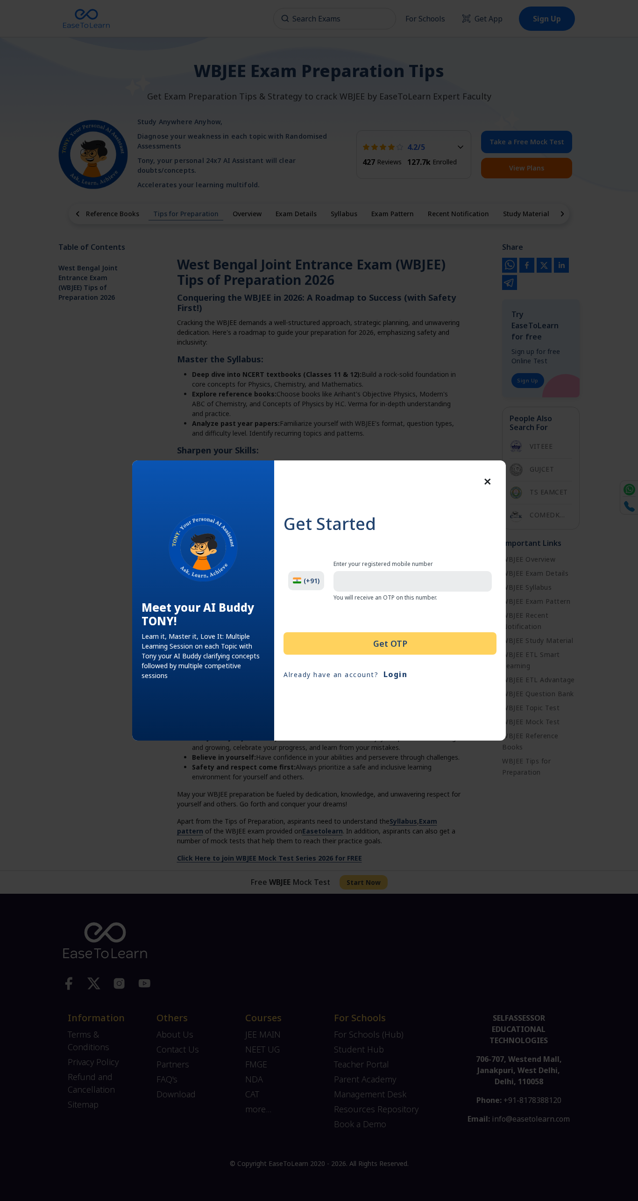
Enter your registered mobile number (383, 564)
